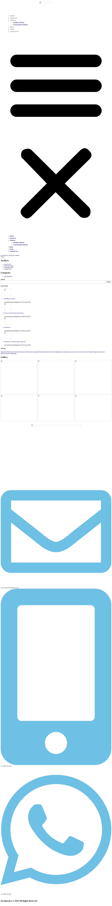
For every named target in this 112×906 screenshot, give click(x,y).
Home (12, 16)
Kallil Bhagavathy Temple (9, 298)
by (1, 255)
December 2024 (8, 266)
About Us (13, 18)
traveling (64, 352)
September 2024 (8, 267)
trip (18, 352)
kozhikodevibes (47, 352)
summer (74, 352)
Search (3, 279)
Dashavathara (29, 352)
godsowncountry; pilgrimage (9, 353)
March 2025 (7, 264)
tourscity (69, 352)
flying (94, 352)
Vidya (2, 257)
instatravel (85, 352)
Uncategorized (8, 276)
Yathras (13, 20)
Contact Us (14, 31)
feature (98, 352)
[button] (56, 134)
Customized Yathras (20, 25)
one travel (79, 352)
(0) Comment (15, 255)
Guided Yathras (18, 23)
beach (15, 352)
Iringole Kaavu (7, 327)
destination (4, 352)
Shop (12, 29)
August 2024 (7, 269)
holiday (90, 352)
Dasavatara (22, 352)
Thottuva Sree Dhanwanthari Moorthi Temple (14, 313)
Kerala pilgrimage (56, 352)
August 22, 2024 (7, 255)
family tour (10, 352)
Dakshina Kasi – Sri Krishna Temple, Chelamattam (15, 341)
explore (103, 352)
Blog (11, 27)
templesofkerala (38, 352)
